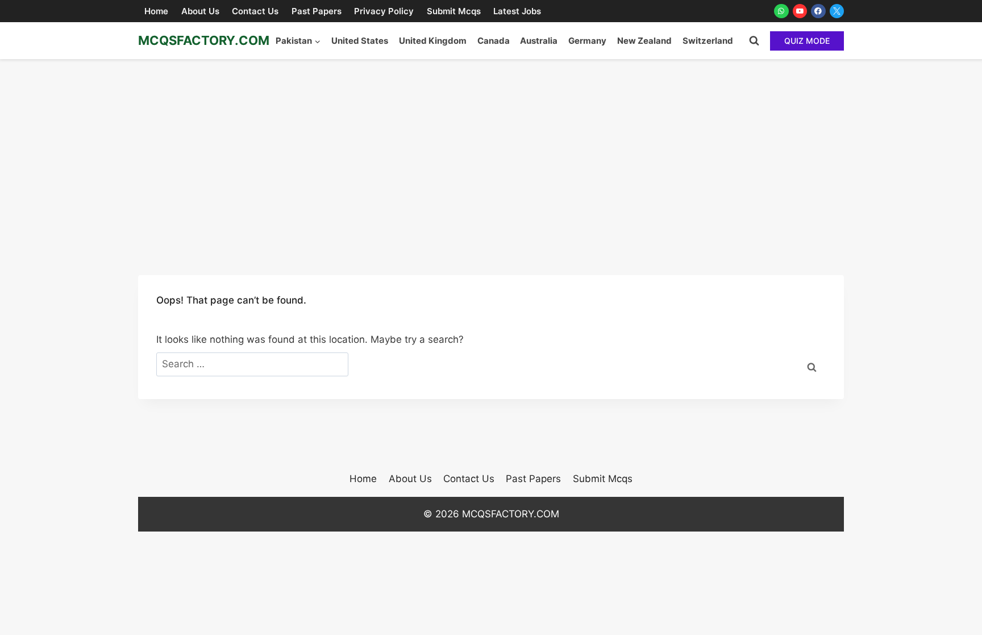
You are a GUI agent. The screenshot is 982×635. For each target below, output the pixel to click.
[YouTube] (800, 11)
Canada (493, 40)
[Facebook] (818, 11)
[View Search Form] (754, 41)
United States (359, 40)
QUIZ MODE (807, 40)
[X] (837, 11)
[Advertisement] (491, 144)
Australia (538, 40)
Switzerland (708, 40)
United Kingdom (433, 40)
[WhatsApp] (781, 11)
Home (156, 11)
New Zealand (644, 40)
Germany (587, 40)
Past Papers (317, 11)
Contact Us (255, 11)
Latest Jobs (517, 11)
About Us (200, 11)
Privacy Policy (384, 11)
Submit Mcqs (454, 11)
